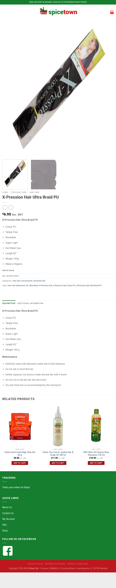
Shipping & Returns (55, 564)
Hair (9, 285)
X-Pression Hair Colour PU (64, 285)
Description (8, 303)
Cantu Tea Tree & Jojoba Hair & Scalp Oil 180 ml (58, 453)
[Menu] (4, 12)
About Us (7, 507)
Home (5, 192)
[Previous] (8, 91)
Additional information (30, 303)
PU (27, 285)
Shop (5, 530)
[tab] (8, 303)
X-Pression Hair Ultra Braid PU (89, 285)
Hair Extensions (18, 285)
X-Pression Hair (45, 285)
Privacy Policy (35, 564)
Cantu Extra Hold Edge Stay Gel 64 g (20, 453)
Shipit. (27, 487)
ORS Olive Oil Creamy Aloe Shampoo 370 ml (96, 453)
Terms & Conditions (77, 564)
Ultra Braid (33, 285)
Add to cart (20, 463)
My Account (8, 519)
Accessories (26, 281)
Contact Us (8, 513)
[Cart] (112, 12)
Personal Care (18, 192)
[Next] (107, 91)
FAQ (4, 524)
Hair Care (34, 192)
